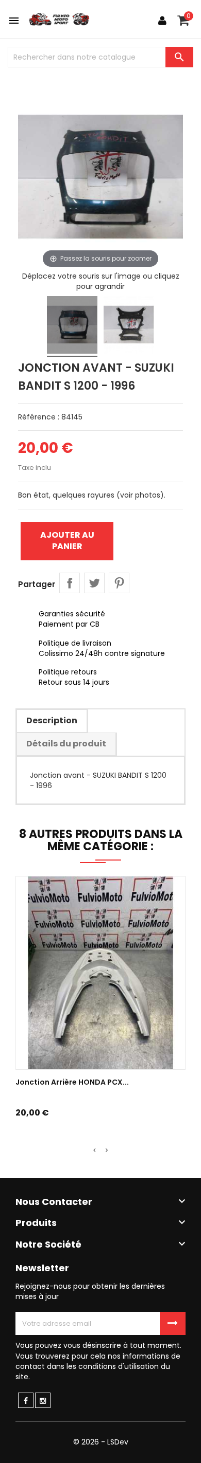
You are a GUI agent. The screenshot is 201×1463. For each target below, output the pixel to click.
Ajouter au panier (67, 540)
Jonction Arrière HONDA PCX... (72, 1082)
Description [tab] (51, 720)
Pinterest (119, 583)
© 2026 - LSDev (100, 1442)
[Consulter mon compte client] (162, 20)
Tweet (94, 583)
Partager (69, 583)
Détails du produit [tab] (66, 743)
